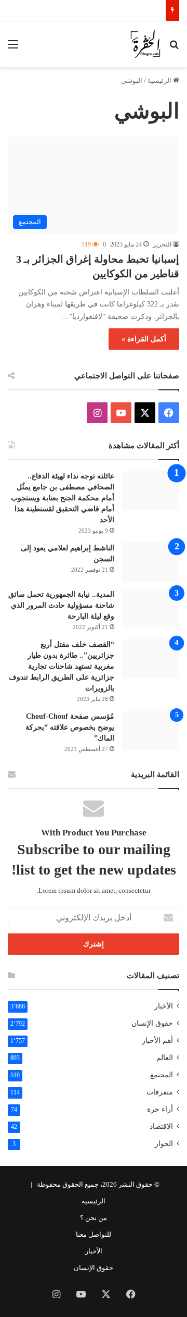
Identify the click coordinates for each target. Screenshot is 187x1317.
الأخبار (163, 1006)
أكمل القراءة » (144, 339)
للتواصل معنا (93, 1234)
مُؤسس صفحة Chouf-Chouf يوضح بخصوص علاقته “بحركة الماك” (69, 727)
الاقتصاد (161, 1126)
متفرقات (159, 1092)
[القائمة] (13, 48)
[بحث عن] (174, 48)
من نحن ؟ (93, 1218)
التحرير (162, 244)
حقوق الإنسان (152, 1023)
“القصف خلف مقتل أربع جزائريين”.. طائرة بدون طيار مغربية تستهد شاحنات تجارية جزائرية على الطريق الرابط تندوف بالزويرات (61, 666)
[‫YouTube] (121, 412)
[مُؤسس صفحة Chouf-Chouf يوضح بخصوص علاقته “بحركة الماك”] (150, 730)
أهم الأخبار (157, 1040)
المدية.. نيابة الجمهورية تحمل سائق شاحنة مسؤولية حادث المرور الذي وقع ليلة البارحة (61, 605)
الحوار (164, 1144)
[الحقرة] (145, 44)
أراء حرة (160, 1109)
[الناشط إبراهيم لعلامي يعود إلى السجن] (150, 562)
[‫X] (145, 412)
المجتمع (161, 1075)
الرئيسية (160, 80)
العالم (164, 1058)
